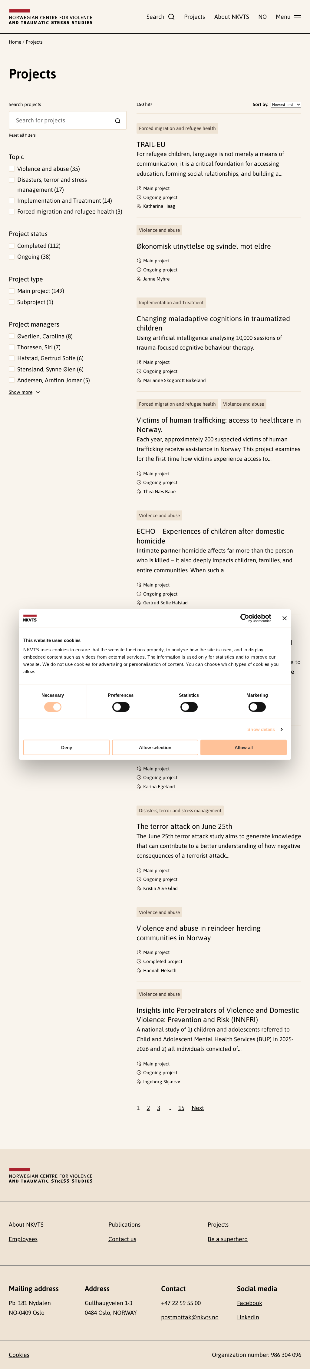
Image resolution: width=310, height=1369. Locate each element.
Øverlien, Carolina (44, 336)
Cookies (19, 1354)
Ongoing (33, 256)
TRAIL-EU (151, 144)
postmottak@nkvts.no (190, 1317)
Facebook (249, 1303)
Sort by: (260, 104)
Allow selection (155, 747)
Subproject (34, 302)
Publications (124, 1224)
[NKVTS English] (50, 16)
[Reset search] (13, 115)
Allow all (244, 747)
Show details (261, 729)
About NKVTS (231, 16)
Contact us (122, 1239)
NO (262, 16)
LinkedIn (248, 1317)
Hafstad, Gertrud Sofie (49, 358)
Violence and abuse (47, 168)
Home (15, 42)
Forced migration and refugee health (68, 211)
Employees (23, 1239)
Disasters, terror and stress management (52, 184)
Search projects (25, 104)
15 (181, 1108)
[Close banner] (284, 618)
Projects (194, 16)
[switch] (121, 707)
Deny (66, 747)
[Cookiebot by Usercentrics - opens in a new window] (244, 618)
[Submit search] (118, 121)
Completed (38, 245)
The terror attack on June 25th (184, 826)
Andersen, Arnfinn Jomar (52, 380)
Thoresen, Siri (38, 347)
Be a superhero (228, 1239)
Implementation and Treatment (63, 200)
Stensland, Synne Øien (49, 369)
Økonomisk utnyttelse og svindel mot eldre (204, 246)
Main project (39, 290)
